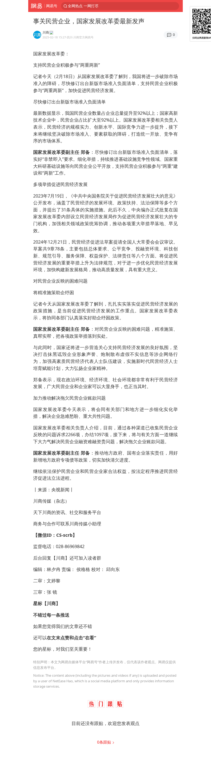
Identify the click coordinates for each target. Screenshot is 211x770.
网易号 (51, 5)
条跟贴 (104, 742)
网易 (36, 6)
